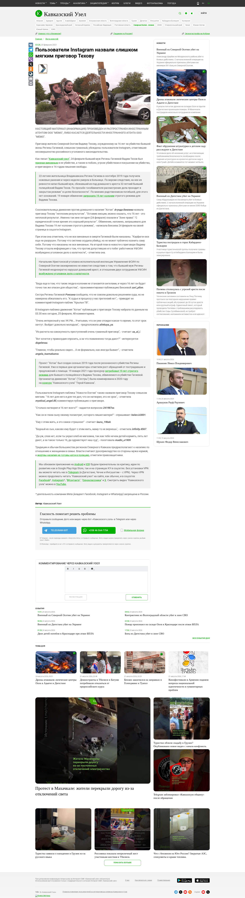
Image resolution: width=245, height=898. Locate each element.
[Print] (30, 83)
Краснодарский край (64, 25)
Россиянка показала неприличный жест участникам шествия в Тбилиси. (116, 855)
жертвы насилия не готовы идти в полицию (63, 455)
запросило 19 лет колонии (98, 195)
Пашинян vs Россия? (123, 33)
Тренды (64, 3)
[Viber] (30, 59)
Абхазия (39, 21)
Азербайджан (70, 21)
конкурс (47, 382)
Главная (38, 39)
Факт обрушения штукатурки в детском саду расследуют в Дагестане (181, 147)
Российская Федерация (102, 25)
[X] (30, 64)
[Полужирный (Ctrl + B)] (68, 568)
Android (78, 464)
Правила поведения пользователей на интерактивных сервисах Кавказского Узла (95, 892)
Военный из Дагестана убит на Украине (178, 196)
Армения (82, 21)
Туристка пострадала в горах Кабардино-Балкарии (179, 243)
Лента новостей (51, 39)
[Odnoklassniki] (30, 69)
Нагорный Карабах (82, 25)
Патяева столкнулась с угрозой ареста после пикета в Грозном (181, 290)
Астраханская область (98, 21)
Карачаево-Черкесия (44, 25)
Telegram (73, 472)
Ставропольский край (173, 25)
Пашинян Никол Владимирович (174, 363)
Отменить (137, 597)
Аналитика (79, 3)
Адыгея (59, 21)
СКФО (159, 25)
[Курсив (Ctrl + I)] (73, 568)
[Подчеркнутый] (79, 568)
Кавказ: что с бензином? (49, 33)
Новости (40, 3)
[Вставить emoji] (92, 568)
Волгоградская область (119, 21)
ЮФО (53, 29)
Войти (204, 13)
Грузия (134, 21)
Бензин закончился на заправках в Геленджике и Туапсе (143, 681)
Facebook (44, 480)
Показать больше (123, 862)
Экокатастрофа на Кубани (197, 33)
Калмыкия (186, 21)
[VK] (30, 45)
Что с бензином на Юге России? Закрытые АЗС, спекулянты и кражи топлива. (180, 855)
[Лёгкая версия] (198, 3)
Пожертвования (163, 880)
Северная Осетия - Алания (144, 25)
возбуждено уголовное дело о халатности (64, 273)
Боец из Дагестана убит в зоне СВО (144, 633)
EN (209, 3)
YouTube (61, 484)
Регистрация (75, 597)
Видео (138, 3)
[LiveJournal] (30, 74)
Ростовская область (123, 25)
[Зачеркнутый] (85, 568)
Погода (171, 3)
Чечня (187, 25)
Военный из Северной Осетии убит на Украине (178, 51)
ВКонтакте (73, 480)
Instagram (58, 480)
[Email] (30, 78)
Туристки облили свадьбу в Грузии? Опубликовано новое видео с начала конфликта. (180, 744)
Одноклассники (92, 480)
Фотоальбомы (155, 3)
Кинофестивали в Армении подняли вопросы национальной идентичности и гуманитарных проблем (189, 685)
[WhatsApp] (30, 54)
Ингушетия (154, 21)
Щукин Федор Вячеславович (172, 441)
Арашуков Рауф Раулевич (170, 402)
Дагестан (143, 21)
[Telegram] (30, 49)
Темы (52, 3)
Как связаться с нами (143, 880)
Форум (115, 3)
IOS (88, 464)
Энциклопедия (98, 3)
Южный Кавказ (42, 29)
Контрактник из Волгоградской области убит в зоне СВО (156, 615)
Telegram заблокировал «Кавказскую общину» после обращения (179, 796)
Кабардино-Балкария (170, 21)
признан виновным (46, 162)
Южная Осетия (199, 25)
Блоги (127, 3)
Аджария (49, 21)
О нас (127, 880)
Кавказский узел (59, 158)
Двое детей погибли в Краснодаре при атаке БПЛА (66, 633)
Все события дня (201, 638)
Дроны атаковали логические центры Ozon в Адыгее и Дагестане (181, 100)
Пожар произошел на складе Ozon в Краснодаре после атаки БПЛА (162, 624)
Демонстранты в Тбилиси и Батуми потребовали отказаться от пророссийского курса (99, 683)
